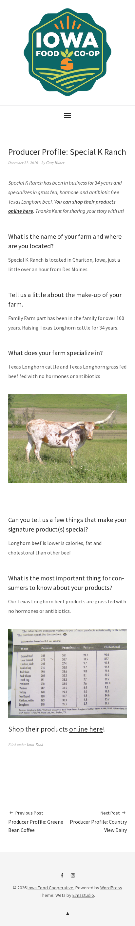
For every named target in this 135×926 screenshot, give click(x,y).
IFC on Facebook (62, 878)
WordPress (111, 888)
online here (20, 211)
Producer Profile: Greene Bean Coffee (35, 821)
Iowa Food (35, 744)
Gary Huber (55, 162)
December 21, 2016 (23, 162)
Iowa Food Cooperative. (51, 888)
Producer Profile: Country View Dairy (98, 821)
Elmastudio (83, 895)
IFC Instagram (73, 878)
